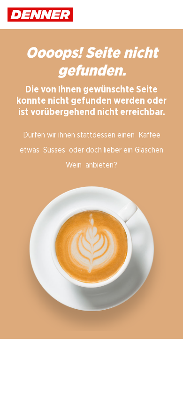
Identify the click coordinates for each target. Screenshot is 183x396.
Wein (74, 165)
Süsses (54, 150)
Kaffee (149, 135)
